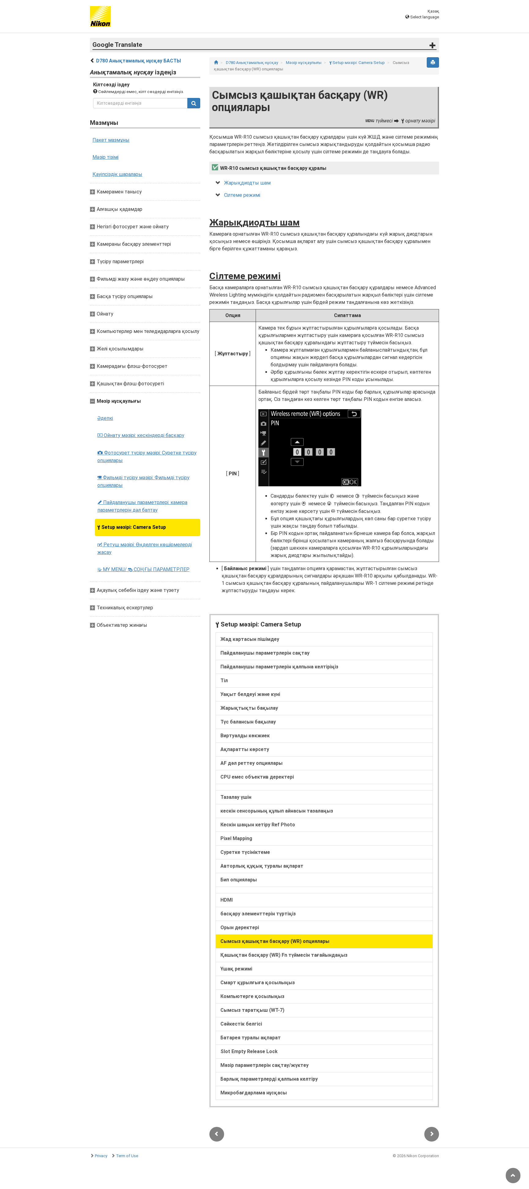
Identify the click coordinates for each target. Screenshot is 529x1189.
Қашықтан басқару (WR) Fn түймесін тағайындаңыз (283, 955)
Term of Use (127, 1155)
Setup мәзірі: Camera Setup (131, 527)
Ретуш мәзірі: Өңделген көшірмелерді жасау (144, 548)
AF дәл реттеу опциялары (251, 763)
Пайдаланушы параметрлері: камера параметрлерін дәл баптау (142, 506)
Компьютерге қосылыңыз (252, 996)
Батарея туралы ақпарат (250, 1038)
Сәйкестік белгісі (241, 1024)
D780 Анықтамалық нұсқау (252, 62)
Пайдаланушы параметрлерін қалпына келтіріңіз (279, 667)
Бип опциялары (238, 880)
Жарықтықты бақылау (249, 708)
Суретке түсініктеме (245, 852)
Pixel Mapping (236, 838)
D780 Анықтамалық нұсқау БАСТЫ (138, 61)
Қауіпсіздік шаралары (117, 174)
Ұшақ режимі (236, 969)
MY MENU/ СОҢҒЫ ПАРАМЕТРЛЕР (143, 569)
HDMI (226, 900)
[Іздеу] (193, 103)
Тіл (224, 680)
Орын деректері (239, 927)
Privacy (101, 1155)
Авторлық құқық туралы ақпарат (261, 866)
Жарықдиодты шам (247, 183)
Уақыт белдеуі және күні (250, 694)
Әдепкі (105, 418)
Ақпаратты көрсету (244, 749)
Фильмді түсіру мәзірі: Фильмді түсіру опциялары (143, 481)
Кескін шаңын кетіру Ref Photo (257, 825)
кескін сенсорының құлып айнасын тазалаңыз (276, 811)
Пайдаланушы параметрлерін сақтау (265, 653)
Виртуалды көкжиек (245, 735)
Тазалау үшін (235, 797)
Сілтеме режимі (242, 195)
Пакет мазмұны (110, 140)
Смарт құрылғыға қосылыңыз (257, 982)
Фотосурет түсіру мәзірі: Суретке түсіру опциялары (147, 456)
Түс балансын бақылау (248, 722)
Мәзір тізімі (105, 157)
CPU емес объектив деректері (257, 777)
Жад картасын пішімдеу (249, 639)
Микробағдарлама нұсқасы (253, 1093)
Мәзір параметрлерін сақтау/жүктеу (264, 1065)
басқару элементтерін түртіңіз (258, 914)
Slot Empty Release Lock (249, 1051)
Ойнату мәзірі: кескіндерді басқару (140, 435)
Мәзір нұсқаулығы (304, 62)
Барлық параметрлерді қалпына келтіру (269, 1079)
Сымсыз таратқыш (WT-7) (252, 1010)
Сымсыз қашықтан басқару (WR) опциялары (274, 941)
